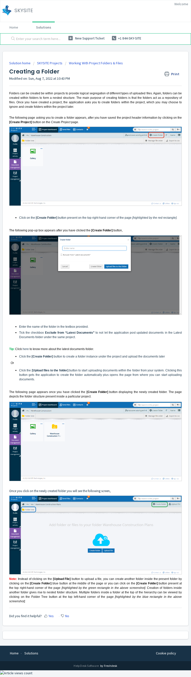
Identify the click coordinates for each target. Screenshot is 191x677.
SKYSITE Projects (49, 63)
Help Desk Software (86, 666)
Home (13, 27)
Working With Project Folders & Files (96, 63)
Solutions (43, 27)
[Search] (12, 39)
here (26, 349)
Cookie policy (166, 653)
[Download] (86, 343)
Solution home (20, 63)
